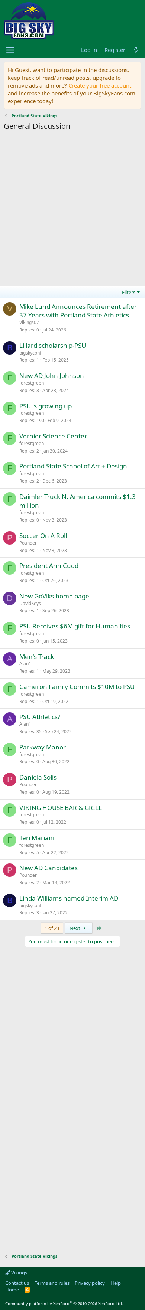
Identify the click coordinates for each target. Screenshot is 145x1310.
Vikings (18, 1272)
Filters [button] (128, 292)
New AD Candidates (48, 867)
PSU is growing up (45, 406)
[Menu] (10, 50)
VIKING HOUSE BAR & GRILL (60, 807)
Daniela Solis (38, 777)
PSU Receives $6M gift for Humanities (74, 626)
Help (115, 1283)
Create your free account (99, 85)
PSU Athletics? (39, 716)
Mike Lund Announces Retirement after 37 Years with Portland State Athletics (78, 311)
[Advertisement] (72, 209)
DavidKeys (30, 603)
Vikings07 (29, 322)
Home (12, 1289)
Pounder (28, 543)
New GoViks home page (54, 596)
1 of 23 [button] (52, 928)
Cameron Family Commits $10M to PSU (77, 686)
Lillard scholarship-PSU (52, 345)
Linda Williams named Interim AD (68, 898)
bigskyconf (30, 353)
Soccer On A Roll (43, 535)
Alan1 (25, 663)
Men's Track (36, 656)
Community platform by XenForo (64, 1303)
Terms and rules (52, 1283)
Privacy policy (90, 1283)
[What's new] (136, 50)
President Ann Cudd (48, 565)
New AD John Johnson (51, 375)
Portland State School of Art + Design (73, 466)
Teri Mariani (36, 837)
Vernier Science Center (53, 436)
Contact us (17, 1283)
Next (75, 928)
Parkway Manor (42, 747)
